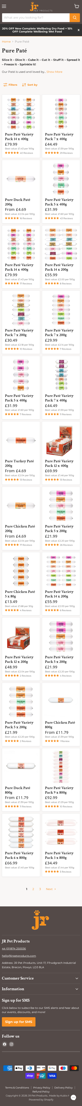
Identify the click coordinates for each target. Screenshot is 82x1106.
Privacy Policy (41, 1087)
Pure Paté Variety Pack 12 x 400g (59, 463)
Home (6, 41)
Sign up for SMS (18, 1022)
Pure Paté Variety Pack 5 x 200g (59, 528)
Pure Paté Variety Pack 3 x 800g (59, 855)
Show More (54, 72)
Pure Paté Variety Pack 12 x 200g (19, 659)
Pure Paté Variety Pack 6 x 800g (19, 855)
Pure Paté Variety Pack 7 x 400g (59, 136)
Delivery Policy (63, 1087)
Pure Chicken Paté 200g (20, 528)
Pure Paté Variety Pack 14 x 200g (59, 267)
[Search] (75, 17)
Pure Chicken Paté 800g (60, 725)
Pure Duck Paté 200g (17, 202)
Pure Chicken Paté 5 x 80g (20, 594)
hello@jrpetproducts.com (19, 956)
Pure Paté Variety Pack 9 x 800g (59, 790)
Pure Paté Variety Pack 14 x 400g (19, 136)
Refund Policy (41, 1091)
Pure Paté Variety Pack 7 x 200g (19, 332)
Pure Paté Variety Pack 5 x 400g (59, 202)
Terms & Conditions (17, 1087)
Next (49, 889)
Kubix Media (68, 1095)
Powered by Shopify (41, 1099)
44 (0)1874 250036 (14, 948)
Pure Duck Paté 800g (17, 790)
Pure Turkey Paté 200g (19, 463)
